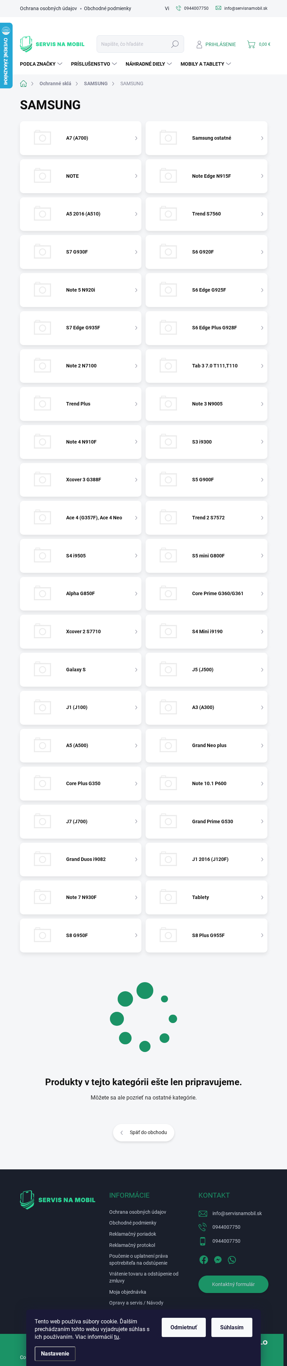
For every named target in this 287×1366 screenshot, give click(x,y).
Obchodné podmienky (107, 8)
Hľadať (174, 44)
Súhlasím (232, 1327)
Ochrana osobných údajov (48, 8)
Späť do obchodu (148, 1132)
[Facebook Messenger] (217, 1259)
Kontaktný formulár (233, 1284)
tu (116, 1337)
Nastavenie (55, 1353)
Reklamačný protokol (132, 1245)
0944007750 (226, 1227)
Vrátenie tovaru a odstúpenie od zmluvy (143, 1277)
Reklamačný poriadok (132, 1234)
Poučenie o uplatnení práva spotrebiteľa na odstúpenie (138, 1259)
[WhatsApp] (231, 1259)
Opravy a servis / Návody (136, 1303)
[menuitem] (42, 63)
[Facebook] (203, 1259)
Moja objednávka (127, 1292)
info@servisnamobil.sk (237, 1213)
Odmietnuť (183, 1327)
